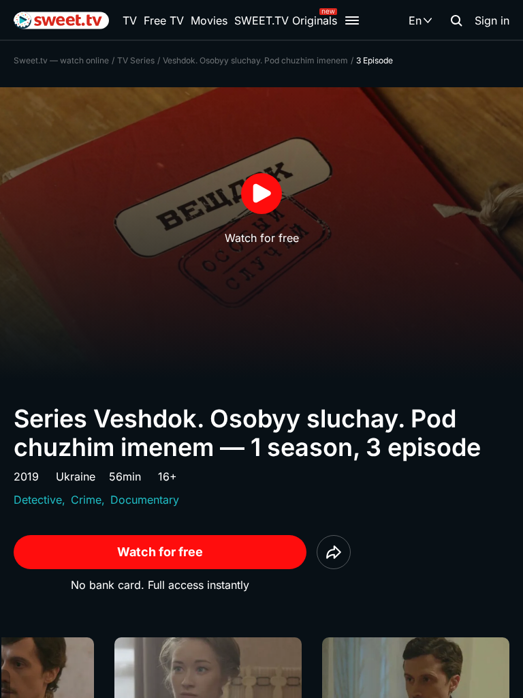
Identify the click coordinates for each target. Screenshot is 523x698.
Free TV (164, 20)
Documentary (144, 499)
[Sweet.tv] (61, 20)
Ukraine (75, 476)
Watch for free (160, 552)
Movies (209, 20)
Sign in (492, 20)
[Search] (456, 20)
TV (130, 20)
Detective (38, 499)
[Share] (334, 552)
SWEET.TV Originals (285, 20)
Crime (86, 499)
